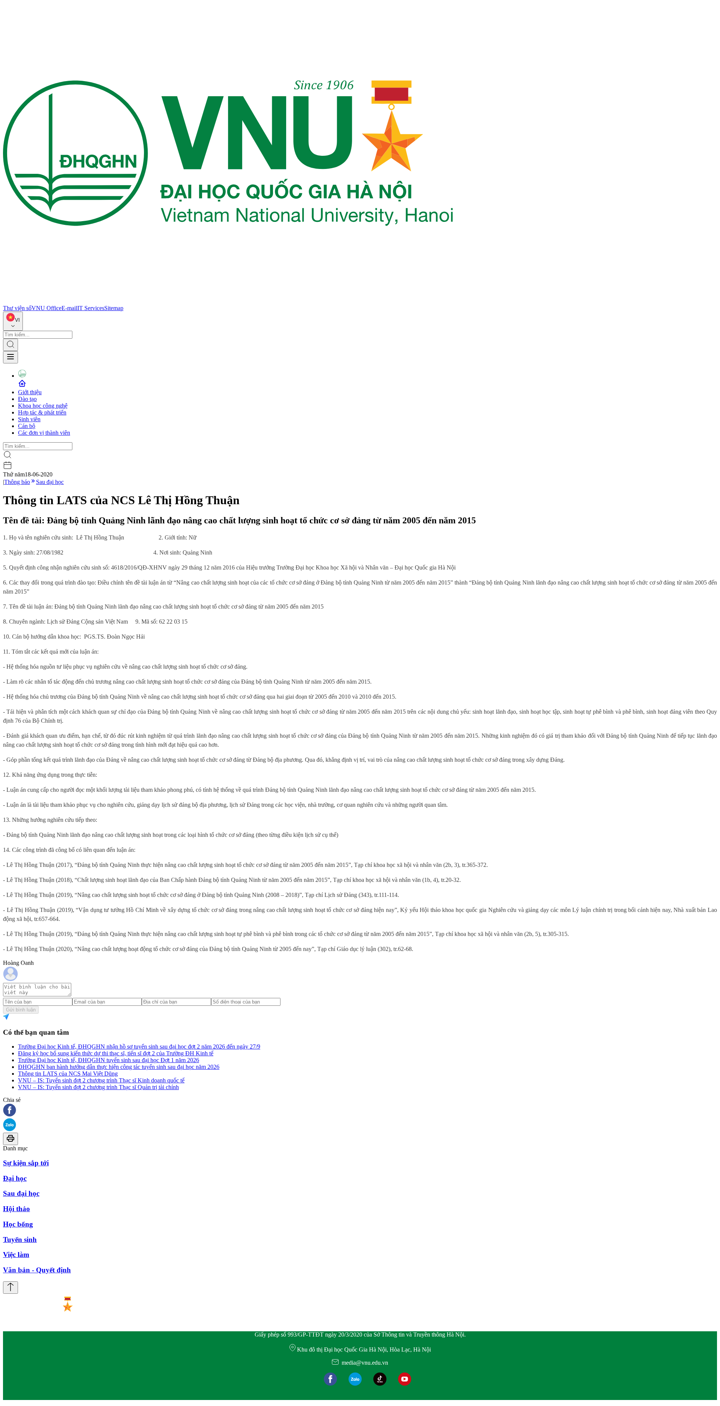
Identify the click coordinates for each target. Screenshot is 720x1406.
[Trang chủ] (228, 301)
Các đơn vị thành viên (44, 432)
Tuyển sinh (20, 1239)
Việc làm (16, 1254)
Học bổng (18, 1224)
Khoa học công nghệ (43, 405)
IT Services (90, 308)
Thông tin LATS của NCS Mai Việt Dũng (68, 1073)
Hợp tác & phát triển (42, 412)
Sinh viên (29, 419)
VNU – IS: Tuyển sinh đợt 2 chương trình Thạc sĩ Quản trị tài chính (98, 1087)
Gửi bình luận (21, 1010)
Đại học (15, 1178)
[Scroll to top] (10, 1287)
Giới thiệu (30, 392)
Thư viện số (17, 308)
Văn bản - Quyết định (37, 1270)
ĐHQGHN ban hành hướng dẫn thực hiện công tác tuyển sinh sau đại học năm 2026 (118, 1067)
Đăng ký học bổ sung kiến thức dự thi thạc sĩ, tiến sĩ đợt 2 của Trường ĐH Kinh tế (115, 1053)
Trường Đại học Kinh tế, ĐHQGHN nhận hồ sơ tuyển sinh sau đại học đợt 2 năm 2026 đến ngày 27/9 (139, 1046)
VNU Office (47, 308)
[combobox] (13, 321)
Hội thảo (16, 1209)
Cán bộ (26, 426)
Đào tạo (27, 399)
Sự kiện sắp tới (26, 1163)
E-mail (69, 308)
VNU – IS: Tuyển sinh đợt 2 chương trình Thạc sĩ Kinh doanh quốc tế (101, 1080)
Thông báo (17, 482)
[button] (360, 1110)
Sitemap (113, 308)
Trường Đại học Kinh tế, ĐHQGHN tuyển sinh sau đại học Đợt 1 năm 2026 (108, 1060)
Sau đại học (50, 482)
